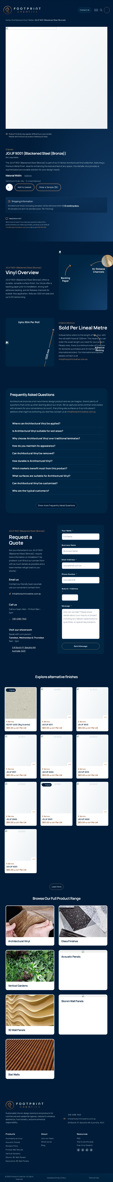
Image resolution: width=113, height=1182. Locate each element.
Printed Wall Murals (14, 1149)
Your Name (67, 530)
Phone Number (69, 574)
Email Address (68, 559)
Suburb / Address (70, 588)
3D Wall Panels (16, 1030)
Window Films (12, 1146)
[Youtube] (86, 1149)
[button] (57, 887)
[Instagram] (82, 1149)
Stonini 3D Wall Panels (16, 1157)
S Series (9, 149)
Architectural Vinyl (19, 20)
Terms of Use (94, 1178)
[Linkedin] (91, 1149)
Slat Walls (14, 1074)
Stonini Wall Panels (72, 1001)
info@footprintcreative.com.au (17, 227)
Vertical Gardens (18, 985)
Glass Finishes (69, 941)
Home (8, 20)
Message (66, 606)
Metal (31, 20)
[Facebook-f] (78, 1149)
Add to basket (24, 187)
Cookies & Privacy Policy (56, 1178)
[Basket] (107, 10)
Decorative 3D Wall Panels (17, 1161)
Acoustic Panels (70, 956)
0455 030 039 (41, 227)
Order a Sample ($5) (48, 187)
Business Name (69, 545)
